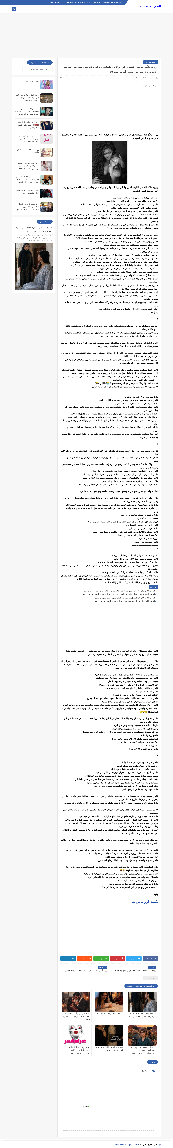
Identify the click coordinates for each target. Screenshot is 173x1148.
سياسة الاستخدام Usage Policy (89, 2)
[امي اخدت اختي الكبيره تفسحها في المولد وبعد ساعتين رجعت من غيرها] (142, 1002)
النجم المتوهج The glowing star (140, 6)
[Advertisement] (86, 37)
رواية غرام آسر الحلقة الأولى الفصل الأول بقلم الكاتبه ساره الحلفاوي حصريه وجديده (78, 1050)
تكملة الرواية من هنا (144, 901)
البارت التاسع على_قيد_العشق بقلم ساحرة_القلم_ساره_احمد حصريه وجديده (125, 597)
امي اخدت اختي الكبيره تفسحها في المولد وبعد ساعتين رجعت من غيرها (34, 229)
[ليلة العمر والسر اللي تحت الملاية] (109, 1002)
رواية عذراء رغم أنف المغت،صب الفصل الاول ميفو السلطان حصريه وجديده (76, 1016)
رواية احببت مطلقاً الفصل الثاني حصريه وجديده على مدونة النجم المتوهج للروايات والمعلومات (27, 179)
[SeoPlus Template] (159, 1144)
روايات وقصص (150, 62)
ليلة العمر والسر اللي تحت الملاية (110, 1013)
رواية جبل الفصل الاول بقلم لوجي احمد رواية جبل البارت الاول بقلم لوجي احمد (29, 138)
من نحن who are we (57, 2)
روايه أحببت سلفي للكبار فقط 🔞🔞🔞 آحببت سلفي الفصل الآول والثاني (28, 125)
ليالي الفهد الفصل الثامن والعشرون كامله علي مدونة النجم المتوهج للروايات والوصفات (27, 111)
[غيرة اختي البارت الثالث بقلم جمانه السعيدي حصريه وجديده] (109, 1035)
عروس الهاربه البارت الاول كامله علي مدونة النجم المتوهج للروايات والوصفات (27, 98)
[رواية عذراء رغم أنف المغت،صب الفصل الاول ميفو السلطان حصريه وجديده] (76, 1002)
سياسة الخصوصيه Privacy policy (113, 2)
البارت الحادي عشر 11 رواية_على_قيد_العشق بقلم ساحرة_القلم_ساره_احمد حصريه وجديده (119, 594)
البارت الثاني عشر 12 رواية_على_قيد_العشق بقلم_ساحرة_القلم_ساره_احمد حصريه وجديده (119, 590)
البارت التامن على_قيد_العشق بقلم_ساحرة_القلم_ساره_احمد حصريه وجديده (125, 601)
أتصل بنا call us (71, 2)
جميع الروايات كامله (32, 81)
